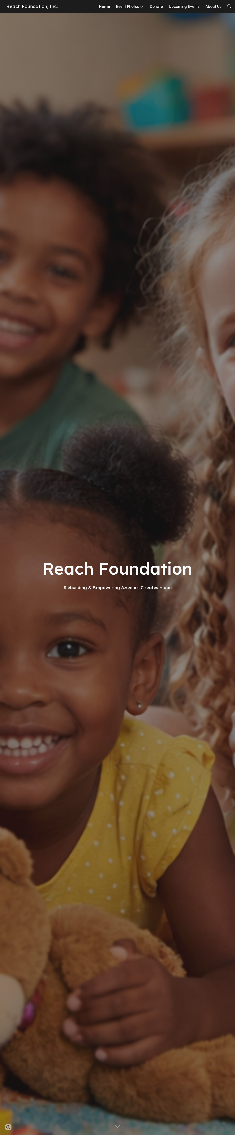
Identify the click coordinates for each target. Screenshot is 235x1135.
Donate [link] (156, 6)
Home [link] (104, 6)
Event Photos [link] (127, 6)
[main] (117, 574)
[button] (229, 6)
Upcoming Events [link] (184, 6)
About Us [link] (213, 6)
